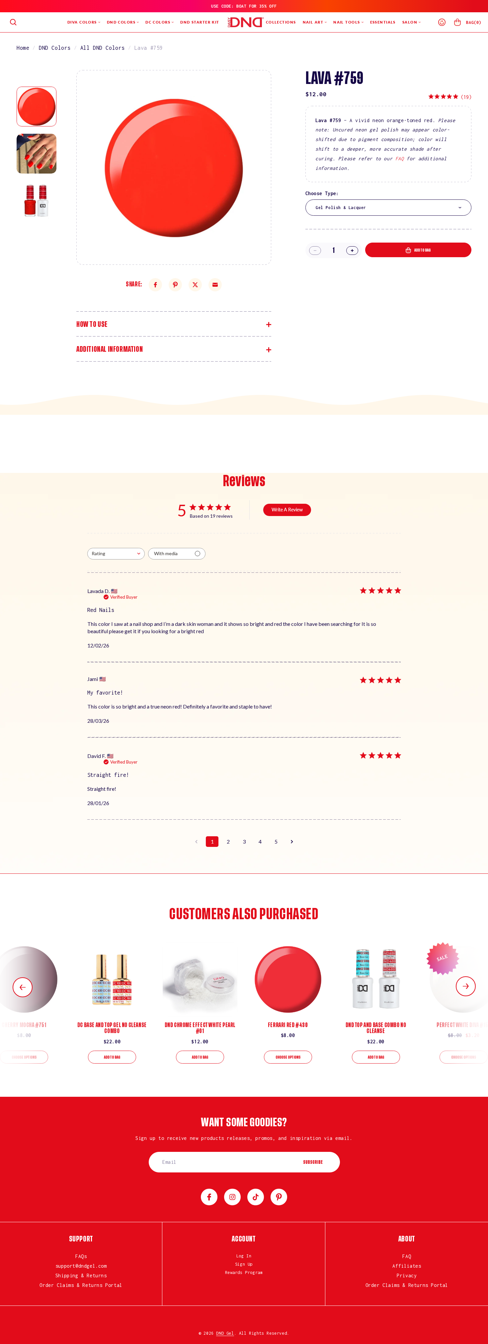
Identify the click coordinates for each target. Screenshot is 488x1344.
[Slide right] (466, 986)
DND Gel (225, 1333)
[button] (13, 22)
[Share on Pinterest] (175, 284)
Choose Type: (322, 193)
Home (23, 48)
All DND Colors (102, 48)
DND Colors (55, 48)
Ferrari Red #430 (288, 1025)
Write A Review (287, 509)
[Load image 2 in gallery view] (36, 154)
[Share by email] (215, 284)
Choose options (24, 1057)
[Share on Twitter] (195, 284)
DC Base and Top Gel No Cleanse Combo (112, 1028)
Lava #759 (148, 48)
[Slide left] (23, 987)
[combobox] (388, 207)
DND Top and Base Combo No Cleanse (376, 1028)
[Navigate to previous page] (196, 841)
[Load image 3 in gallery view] (36, 201)
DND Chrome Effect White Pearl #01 (200, 1028)
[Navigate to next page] (291, 841)
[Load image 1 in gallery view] (36, 106)
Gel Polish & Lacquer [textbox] (341, 207)
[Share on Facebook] (155, 284)
